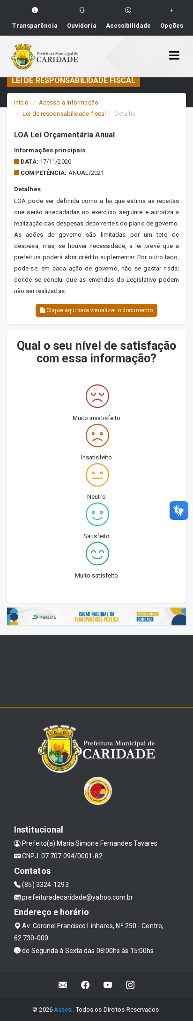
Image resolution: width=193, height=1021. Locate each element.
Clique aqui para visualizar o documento (99, 310)
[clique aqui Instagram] (130, 985)
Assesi (63, 1009)
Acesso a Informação (68, 102)
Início (21, 102)
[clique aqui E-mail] (63, 985)
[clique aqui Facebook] (85, 985)
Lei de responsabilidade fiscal (64, 113)
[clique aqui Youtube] (108, 985)
